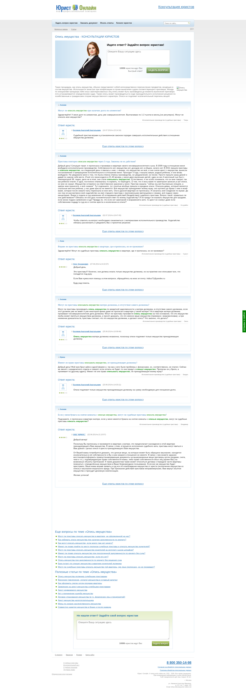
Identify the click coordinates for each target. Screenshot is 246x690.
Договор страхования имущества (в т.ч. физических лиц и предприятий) (91, 597)
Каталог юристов (124, 23)
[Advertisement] (123, 510)
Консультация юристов (176, 7)
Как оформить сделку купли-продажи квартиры (80, 583)
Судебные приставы (70, 663)
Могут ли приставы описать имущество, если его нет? (83, 557)
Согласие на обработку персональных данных (174, 667)
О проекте (58, 655)
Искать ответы (107, 23)
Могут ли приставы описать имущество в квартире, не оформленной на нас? (94, 536)
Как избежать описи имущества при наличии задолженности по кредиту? (92, 540)
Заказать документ (89, 23)
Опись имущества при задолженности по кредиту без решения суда (90, 560)
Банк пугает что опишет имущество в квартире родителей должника (90, 563)
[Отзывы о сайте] (244, 321)
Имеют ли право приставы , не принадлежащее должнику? (97, 362)
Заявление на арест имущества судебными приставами (84, 587)
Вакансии (69, 655)
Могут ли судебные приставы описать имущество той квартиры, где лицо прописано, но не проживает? (106, 567)
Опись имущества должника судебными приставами (82, 576)
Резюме (79, 655)
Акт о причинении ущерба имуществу (75, 593)
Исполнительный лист (71, 665)
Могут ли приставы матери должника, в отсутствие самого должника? (103, 305)
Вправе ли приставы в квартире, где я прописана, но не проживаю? (101, 246)
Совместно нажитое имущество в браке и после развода (84, 607)
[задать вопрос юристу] (160, 643)
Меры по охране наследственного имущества (79, 604)
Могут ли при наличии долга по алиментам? (89, 110)
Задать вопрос (158, 70)
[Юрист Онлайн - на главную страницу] (76, 9)
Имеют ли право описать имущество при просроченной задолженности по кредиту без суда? (101, 553)
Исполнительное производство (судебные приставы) (161, 120)
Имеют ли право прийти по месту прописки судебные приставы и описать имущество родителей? (104, 546)
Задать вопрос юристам (66, 23)
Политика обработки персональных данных (175, 670)
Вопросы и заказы (61, 29)
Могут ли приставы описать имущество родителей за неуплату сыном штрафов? (96, 550)
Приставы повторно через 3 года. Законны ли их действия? (97, 161)
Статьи (73, 29)
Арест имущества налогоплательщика (76, 600)
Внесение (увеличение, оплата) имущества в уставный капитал (87, 580)
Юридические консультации (62, 674)
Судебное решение (70, 667)
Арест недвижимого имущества (72, 590)
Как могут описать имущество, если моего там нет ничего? (85, 543)
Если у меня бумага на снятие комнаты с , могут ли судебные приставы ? (112, 415)
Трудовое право (69, 670)
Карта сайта (90, 655)
